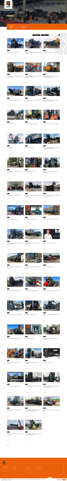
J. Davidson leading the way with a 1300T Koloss (14, 314)
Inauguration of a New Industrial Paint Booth (14, 195)
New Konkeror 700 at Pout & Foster (12, 52)
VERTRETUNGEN (5, 471)
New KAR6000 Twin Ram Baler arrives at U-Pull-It (50, 52)
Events (24, 27)
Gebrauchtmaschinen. (57, 1)
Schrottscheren (39, 3)
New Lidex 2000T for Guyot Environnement (32, 290)
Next (7, 445)
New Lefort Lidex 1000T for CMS (30, 171)
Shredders (50, 3)
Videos (14, 468)
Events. (48, 1)
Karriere (4, 469)
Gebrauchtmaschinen (29, 472)
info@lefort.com (40, 469)
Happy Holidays (9, 147)
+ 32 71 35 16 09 (40, 468)
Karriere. (50, 1)
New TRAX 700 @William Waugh (12, 219)
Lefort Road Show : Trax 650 (29, 147)
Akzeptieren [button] (64, 479)
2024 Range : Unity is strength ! (48, 362)
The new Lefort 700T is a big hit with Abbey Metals (51, 123)
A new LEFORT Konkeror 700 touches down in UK (50, 219)
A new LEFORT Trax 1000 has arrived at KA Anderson (51, 290)
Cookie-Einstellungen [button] (59, 479)
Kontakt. (62, 1)
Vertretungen (61, 3)
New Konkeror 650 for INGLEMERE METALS (13, 338)
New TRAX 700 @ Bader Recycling (30, 314)
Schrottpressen (45, 3)
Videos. (53, 1)
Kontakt (14, 471)
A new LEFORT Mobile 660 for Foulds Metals (14, 290)
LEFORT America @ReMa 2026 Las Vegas (31, 123)
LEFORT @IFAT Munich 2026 (11, 123)
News (11, 27)
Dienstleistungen (55, 3)
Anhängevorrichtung (28, 471)
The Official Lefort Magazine (29, 338)
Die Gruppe (33, 3)
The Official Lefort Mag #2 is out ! (30, 219)
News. (45, 1)
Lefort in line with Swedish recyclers (48, 266)
